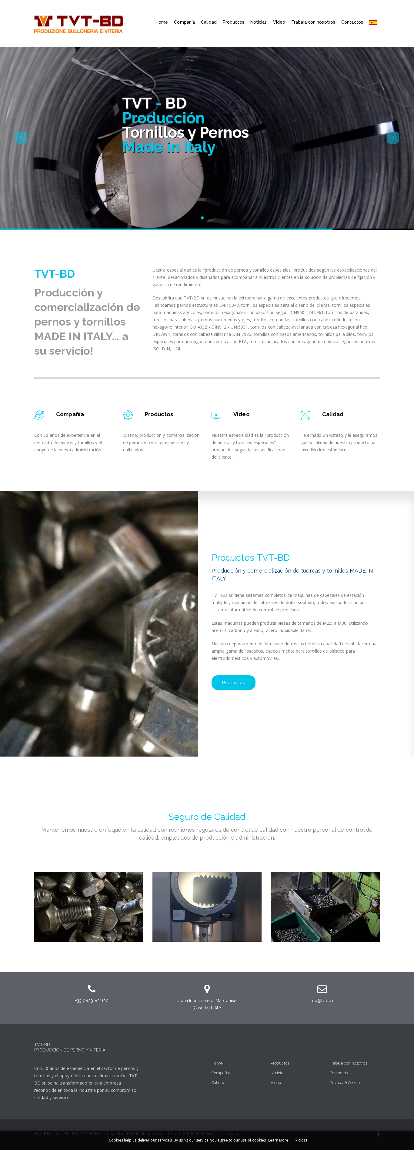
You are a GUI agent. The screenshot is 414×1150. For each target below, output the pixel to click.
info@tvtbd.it (322, 1000)
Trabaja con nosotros (313, 22)
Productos (233, 22)
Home (161, 22)
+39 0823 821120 (92, 1000)
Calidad (209, 22)
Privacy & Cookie (345, 1082)
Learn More (278, 1140)
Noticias (258, 22)
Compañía (184, 22)
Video (279, 22)
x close (301, 1140)
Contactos (352, 22)
